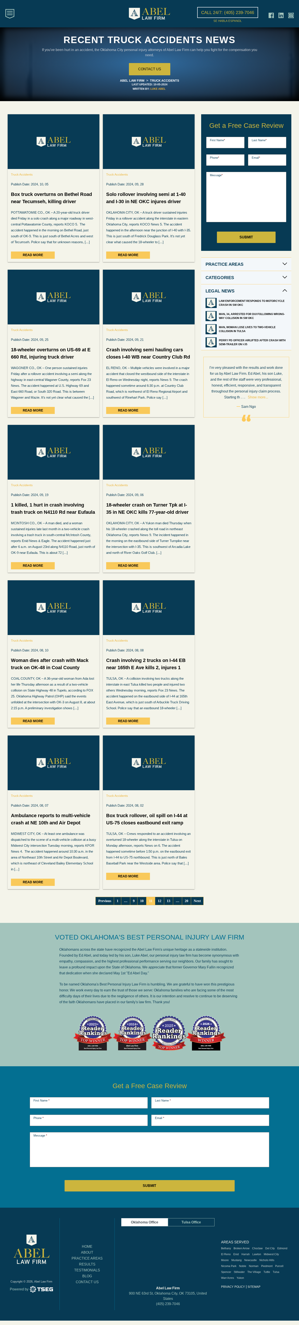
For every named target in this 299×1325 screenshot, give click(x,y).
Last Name (259, 140)
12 (159, 901)
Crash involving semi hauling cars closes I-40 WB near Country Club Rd (148, 353)
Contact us (149, 69)
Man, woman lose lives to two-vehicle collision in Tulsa (247, 329)
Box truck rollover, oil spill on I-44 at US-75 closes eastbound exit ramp (146, 819)
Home (87, 1246)
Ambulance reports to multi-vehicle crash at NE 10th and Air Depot (50, 819)
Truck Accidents (22, 174)
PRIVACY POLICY (233, 1286)
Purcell (279, 1266)
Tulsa (276, 1272)
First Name (217, 140)
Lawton (256, 1254)
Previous (104, 901)
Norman (254, 1266)
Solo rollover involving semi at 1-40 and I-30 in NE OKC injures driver (146, 198)
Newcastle (250, 1260)
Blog (87, 1276)
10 (142, 901)
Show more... (258, 397)
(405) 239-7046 (168, 1304)
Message (216, 175)
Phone (214, 157)
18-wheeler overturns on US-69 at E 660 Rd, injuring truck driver (51, 353)
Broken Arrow (242, 1248)
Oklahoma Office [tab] (144, 1222)
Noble (242, 1266)
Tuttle (267, 1272)
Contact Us (87, 1282)
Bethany (226, 1248)
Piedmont (267, 1266)
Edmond (282, 1248)
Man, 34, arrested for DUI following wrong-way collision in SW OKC (252, 316)
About (87, 1252)
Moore (225, 1260)
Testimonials (87, 1270)
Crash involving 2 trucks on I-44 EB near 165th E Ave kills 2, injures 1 (146, 664)
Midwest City (271, 1254)
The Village (254, 1272)
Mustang (236, 1260)
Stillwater (239, 1272)
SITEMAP (254, 1286)
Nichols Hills (266, 1260)
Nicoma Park (228, 1266)
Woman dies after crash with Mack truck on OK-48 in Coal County (49, 664)
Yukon (240, 1278)
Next (197, 901)
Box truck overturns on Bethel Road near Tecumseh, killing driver (51, 198)
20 (186, 901)
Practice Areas (87, 1258)
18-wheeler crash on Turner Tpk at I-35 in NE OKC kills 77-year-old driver (147, 508)
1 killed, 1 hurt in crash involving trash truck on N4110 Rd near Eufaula (53, 508)
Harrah (245, 1254)
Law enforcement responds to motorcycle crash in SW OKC (252, 302)
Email (256, 157)
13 (168, 901)
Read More (33, 255)
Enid (236, 1254)
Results (87, 1264)
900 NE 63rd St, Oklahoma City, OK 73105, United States (168, 1296)
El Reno (226, 1254)
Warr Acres (227, 1278)
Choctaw (257, 1248)
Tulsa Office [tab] (191, 1222)
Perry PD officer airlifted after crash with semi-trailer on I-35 (252, 342)
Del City (270, 1248)
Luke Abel (157, 88)
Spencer (226, 1272)
